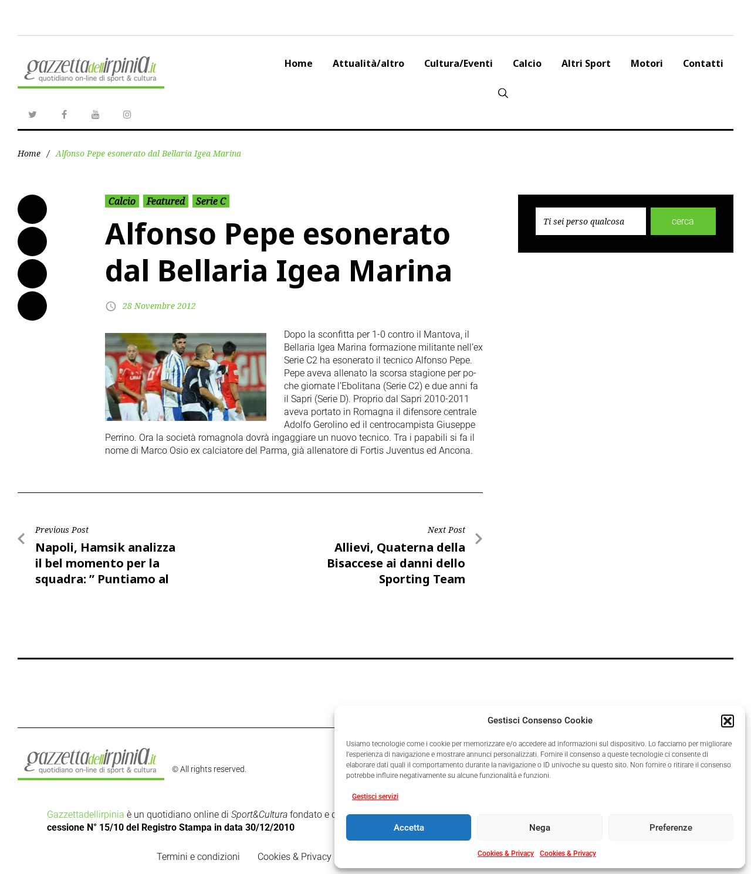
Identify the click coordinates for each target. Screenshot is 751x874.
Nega (539, 827)
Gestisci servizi (375, 797)
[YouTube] (95, 114)
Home (299, 63)
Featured (166, 201)
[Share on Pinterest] (32, 306)
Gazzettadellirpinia (85, 814)
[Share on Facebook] (32, 209)
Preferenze (670, 827)
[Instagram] (127, 114)
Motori (647, 63)
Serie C (211, 201)
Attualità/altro (368, 63)
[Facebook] (64, 114)
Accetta (409, 827)
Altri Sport (586, 63)
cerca (683, 221)
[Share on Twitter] (32, 241)
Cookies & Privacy (506, 853)
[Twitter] (32, 114)
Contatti (703, 63)
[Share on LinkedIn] (32, 273)
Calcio (527, 63)
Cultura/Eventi (458, 63)
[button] (727, 721)
